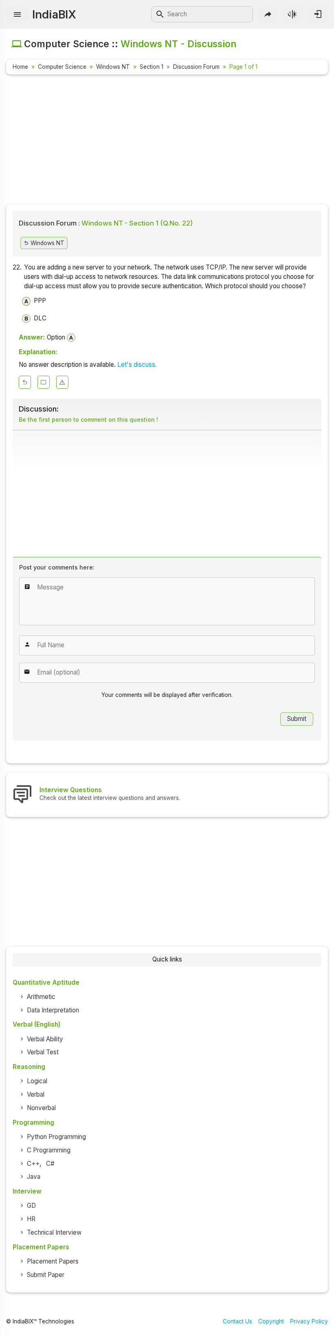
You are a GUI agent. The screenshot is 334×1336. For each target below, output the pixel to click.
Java (33, 1176)
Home (20, 67)
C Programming (48, 1150)
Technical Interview (54, 1232)
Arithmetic (41, 997)
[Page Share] (268, 14)
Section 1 (151, 67)
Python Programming (56, 1137)
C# (50, 1163)
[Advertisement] (167, 141)
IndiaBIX (54, 14)
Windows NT (113, 67)
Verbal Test (43, 1052)
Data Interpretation (53, 1010)
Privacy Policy (309, 1321)
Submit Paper (45, 1275)
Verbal (35, 1094)
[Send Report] (62, 382)
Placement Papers (53, 1261)
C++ (33, 1163)
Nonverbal (41, 1108)
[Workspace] (43, 382)
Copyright (271, 1321)
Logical (37, 1081)
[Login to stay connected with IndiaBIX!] (318, 14)
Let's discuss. (137, 364)
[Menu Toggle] (17, 14)
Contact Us (237, 1321)
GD (31, 1205)
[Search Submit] (160, 14)
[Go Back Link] (25, 382)
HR (31, 1219)
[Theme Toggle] (293, 14)
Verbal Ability (45, 1039)
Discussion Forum (196, 67)
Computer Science (62, 67)
